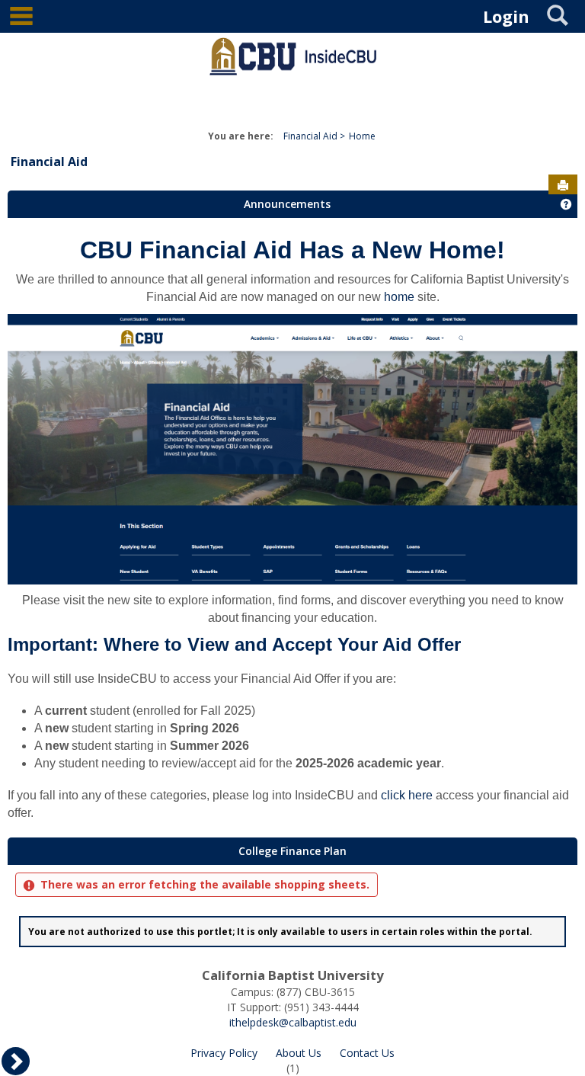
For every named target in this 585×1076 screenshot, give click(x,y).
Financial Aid (310, 136)
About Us (298, 1053)
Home (362, 136)
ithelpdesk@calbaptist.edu (292, 1022)
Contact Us (367, 1053)
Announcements (287, 204)
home (399, 296)
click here (407, 795)
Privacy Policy (223, 1053)
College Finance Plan (292, 851)
